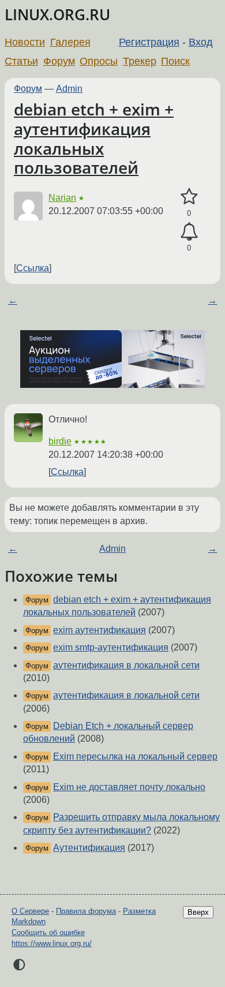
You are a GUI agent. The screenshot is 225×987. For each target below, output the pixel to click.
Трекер (139, 61)
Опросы (99, 61)
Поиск (175, 61)
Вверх (198, 912)
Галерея (70, 42)
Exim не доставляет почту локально (129, 787)
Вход (201, 42)
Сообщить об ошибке (48, 932)
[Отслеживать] (189, 232)
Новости (25, 42)
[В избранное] (189, 196)
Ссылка (32, 268)
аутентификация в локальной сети (126, 665)
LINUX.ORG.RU (57, 15)
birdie (60, 441)
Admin (69, 89)
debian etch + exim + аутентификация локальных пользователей (94, 138)
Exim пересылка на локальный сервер (135, 756)
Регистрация (149, 42)
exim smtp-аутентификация (110, 647)
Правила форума (86, 911)
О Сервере (30, 911)
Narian (62, 198)
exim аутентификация (99, 630)
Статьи (21, 61)
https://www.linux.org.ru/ (52, 943)
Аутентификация (89, 848)
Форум (59, 61)
